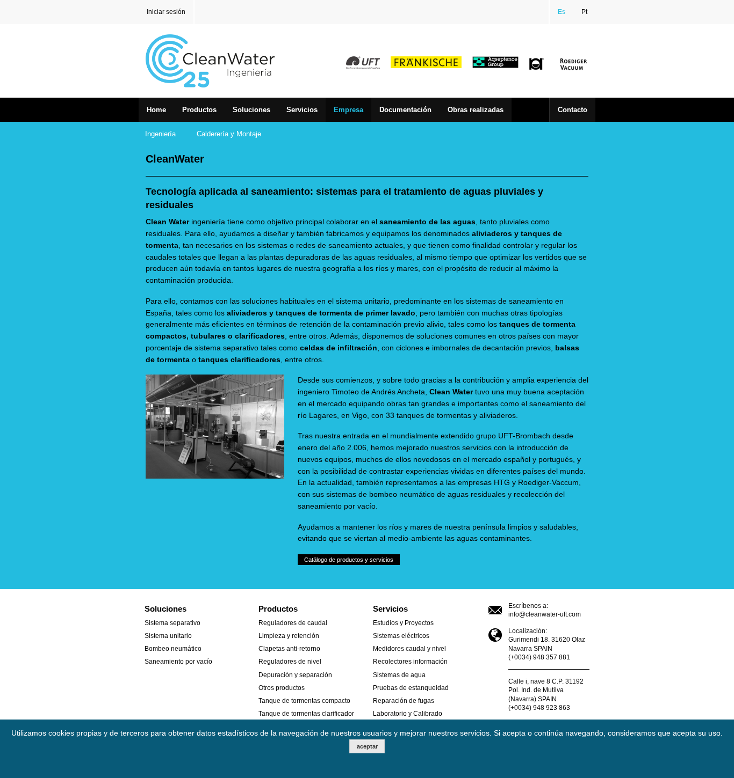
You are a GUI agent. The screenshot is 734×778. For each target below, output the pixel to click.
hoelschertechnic (536, 64)
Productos (199, 110)
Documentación (405, 110)
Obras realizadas (475, 110)
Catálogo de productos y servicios (348, 559)
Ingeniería (160, 134)
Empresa (348, 110)
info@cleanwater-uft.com (544, 614)
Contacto (572, 110)
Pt (584, 12)
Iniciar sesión (166, 12)
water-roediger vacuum (573, 64)
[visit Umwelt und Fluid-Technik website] (363, 62)
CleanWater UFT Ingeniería (217, 60)
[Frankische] (426, 62)
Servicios (302, 110)
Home (156, 110)
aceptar (367, 746)
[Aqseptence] (498, 62)
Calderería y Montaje (229, 134)
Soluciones (251, 110)
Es (561, 12)
